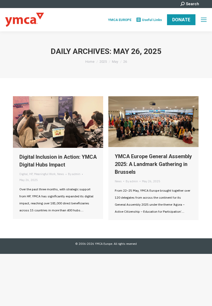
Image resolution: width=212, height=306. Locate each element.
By (74, 174)
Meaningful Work (45, 174)
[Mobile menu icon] (204, 20)
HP (31, 174)
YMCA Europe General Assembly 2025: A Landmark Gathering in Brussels (153, 164)
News (60, 174)
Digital (23, 174)
